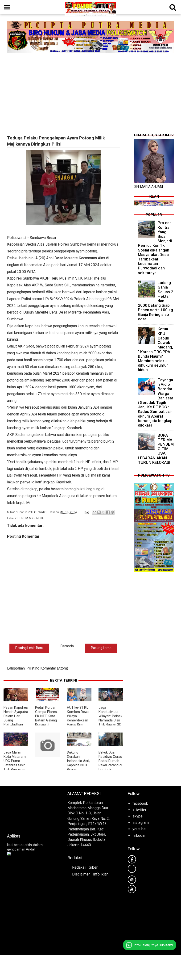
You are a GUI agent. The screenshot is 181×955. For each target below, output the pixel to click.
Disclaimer (81, 874)
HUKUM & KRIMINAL (31, 518)
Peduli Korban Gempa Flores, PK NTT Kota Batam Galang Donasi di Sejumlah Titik (46, 718)
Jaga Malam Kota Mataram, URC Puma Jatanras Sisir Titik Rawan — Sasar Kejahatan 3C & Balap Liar (15, 767)
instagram (140, 822)
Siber (93, 867)
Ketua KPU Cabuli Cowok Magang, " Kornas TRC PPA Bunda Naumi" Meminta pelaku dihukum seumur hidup (155, 349)
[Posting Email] (86, 512)
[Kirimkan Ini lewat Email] (94, 512)
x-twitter (139, 810)
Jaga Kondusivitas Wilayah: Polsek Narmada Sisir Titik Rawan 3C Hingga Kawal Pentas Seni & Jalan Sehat (110, 722)
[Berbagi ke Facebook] (108, 512)
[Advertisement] (90, 89)
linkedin (138, 835)
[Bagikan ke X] (103, 512)
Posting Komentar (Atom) (47, 668)
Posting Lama (101, 648)
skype (137, 816)
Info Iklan (100, 874)
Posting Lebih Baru (29, 648)
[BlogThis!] (99, 512)
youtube (139, 829)
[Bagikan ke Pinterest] (112, 512)
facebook (140, 803)
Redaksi (79, 867)
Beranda (67, 646)
